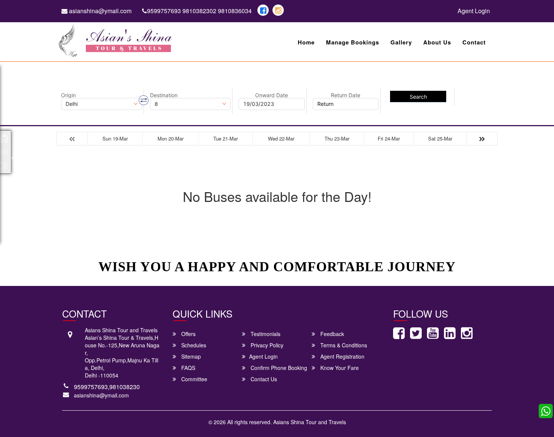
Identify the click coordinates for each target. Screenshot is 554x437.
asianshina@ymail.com (99, 10)
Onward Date (271, 95)
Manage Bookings (352, 42)
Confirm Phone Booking (278, 367)
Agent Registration (341, 356)
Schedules (193, 345)
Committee (193, 379)
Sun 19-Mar (115, 138)
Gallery (401, 42)
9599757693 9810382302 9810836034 (199, 10)
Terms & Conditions (343, 345)
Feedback (331, 334)
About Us (437, 42)
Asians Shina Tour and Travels (309, 422)
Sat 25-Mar (440, 138)
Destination (164, 95)
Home (306, 42)
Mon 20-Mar (171, 138)
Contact (474, 42)
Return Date (345, 95)
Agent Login (474, 10)
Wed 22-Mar (281, 138)
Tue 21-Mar (225, 138)
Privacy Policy (266, 345)
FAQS (187, 367)
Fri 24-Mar (389, 138)
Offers (188, 334)
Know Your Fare (339, 367)
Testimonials (264, 334)
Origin (68, 95)
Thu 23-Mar (336, 138)
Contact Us (263, 379)
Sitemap (190, 356)
